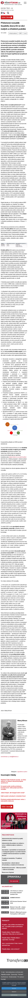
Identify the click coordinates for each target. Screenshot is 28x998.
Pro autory (21, 977)
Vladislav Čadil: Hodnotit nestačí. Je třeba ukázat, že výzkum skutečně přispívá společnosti (13, 781)
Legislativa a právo (22, 771)
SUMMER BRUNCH (15, 897)
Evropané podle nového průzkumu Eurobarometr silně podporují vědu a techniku (12, 787)
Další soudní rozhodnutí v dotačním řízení (13, 796)
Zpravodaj (14, 876)
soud (25, 33)
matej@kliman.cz (13, 756)
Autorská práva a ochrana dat (14, 972)
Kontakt (3, 979)
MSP (20, 33)
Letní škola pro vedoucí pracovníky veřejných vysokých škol (16, 892)
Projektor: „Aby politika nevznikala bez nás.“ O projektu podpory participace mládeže (13, 926)
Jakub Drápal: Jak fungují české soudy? (13, 792)
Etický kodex (12, 977)
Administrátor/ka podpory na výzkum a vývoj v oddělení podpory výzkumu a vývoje (13, 845)
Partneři (20, 974)
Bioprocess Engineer (8, 872)
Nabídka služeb (5, 974)
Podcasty (5, 920)
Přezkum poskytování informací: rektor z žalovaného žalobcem (13, 800)
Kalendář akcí (7, 886)
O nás (3, 972)
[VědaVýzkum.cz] (13, 2)
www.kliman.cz (5, 756)
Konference (4, 977)
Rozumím (14, 988)
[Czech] (4, 13)
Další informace (14, 995)
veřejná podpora (13, 33)
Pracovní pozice (8, 835)
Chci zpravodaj (14, 881)
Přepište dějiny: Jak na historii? (11, 949)
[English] (2, 13)
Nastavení (14, 991)
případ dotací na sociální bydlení (17, 457)
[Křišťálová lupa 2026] (14, 821)
